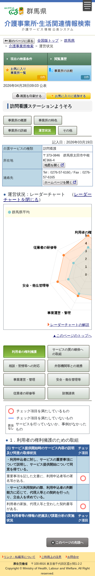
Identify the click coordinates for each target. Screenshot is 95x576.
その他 (67, 130)
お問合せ (73, 557)
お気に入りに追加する (70, 96)
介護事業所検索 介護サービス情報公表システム (47, 25)
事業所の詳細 (17, 130)
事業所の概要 (17, 120)
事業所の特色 (48, 120)
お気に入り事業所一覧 (28, 73)
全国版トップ (48, 40)
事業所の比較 (71, 74)
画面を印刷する (30, 96)
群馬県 (69, 40)
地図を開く (52, 165)
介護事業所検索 (21, 46)
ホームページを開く (58, 182)
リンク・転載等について (19, 557)
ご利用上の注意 (51, 557)
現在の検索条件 (21, 59)
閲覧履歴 (60, 59)
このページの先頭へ (69, 542)
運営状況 (45, 130)
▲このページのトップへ (72, 336)
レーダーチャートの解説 (69, 325)
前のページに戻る (20, 41)
